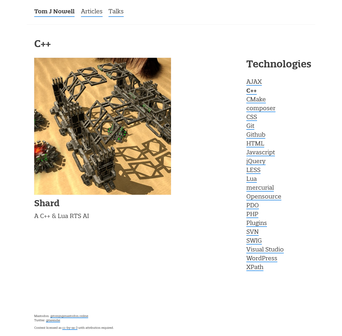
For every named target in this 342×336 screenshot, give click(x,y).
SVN (252, 232)
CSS (251, 117)
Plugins (256, 223)
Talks (116, 12)
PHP (252, 214)
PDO (252, 206)
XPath (254, 267)
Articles (92, 12)
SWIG (254, 241)
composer (260, 109)
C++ (251, 91)
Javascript (260, 153)
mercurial (260, 188)
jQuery (256, 162)
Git (250, 126)
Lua (251, 179)
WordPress (261, 259)
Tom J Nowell (54, 12)
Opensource (263, 197)
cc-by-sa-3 (69, 328)
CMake (256, 100)
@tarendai (53, 320)
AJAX (254, 82)
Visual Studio (265, 250)
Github (255, 135)
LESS (253, 170)
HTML (255, 144)
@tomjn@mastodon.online (69, 316)
